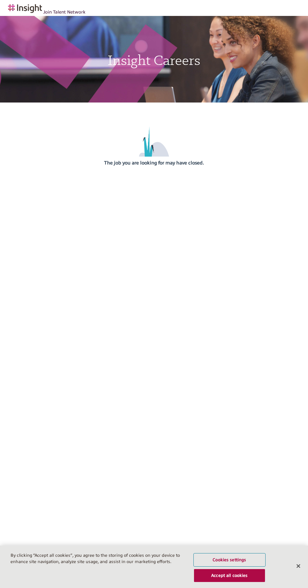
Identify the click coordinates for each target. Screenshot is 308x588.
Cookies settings (229, 559)
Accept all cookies (229, 575)
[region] (154, 567)
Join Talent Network (64, 12)
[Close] (298, 566)
